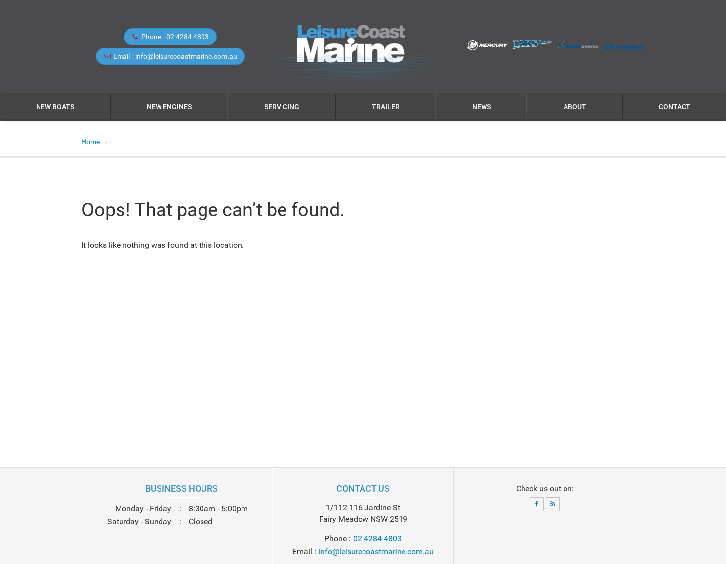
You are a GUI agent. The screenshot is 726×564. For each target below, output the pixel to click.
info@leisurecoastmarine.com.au (186, 56)
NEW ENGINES (169, 107)
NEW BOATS (55, 107)
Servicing (281, 107)
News (481, 107)
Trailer (386, 107)
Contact (674, 107)
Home (90, 142)
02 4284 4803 (187, 36)
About (575, 107)
